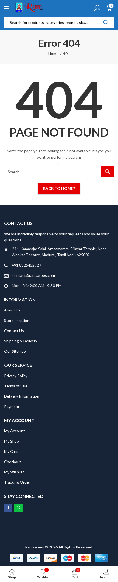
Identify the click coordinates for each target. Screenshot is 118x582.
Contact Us (14, 330)
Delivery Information (21, 396)
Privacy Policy (15, 375)
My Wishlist (14, 472)
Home (53, 53)
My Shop (11, 441)
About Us (12, 310)
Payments (12, 406)
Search (106, 22)
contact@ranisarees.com (33, 275)
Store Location (16, 320)
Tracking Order (17, 482)
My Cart (11, 451)
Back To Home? (59, 188)
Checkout (12, 461)
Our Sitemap (15, 351)
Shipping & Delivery (20, 340)
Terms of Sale (15, 386)
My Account (14, 430)
